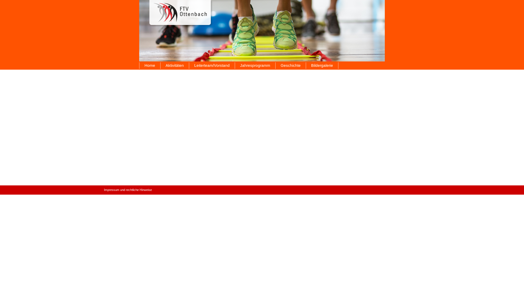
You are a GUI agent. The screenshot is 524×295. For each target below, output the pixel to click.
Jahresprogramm (255, 65)
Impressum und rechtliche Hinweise (128, 190)
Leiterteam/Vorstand (212, 65)
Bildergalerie (322, 65)
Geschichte (291, 65)
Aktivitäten (175, 65)
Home (150, 65)
